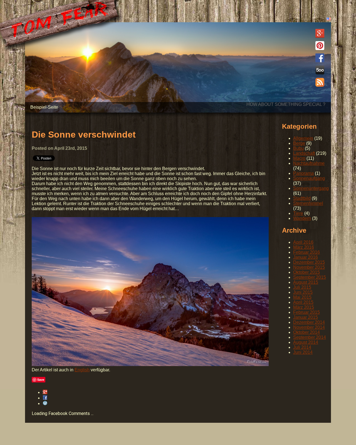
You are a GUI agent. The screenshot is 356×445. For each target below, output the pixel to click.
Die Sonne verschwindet (84, 135)
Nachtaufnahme (309, 163)
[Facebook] (319, 58)
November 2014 (309, 327)
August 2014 (305, 342)
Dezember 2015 (309, 262)
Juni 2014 (303, 352)
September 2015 (309, 277)
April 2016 (303, 242)
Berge (299, 143)
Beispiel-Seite (44, 107)
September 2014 (309, 337)
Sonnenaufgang (309, 178)
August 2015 (305, 282)
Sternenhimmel (308, 203)
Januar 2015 (305, 317)
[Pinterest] (319, 46)
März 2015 (303, 307)
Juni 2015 (303, 292)
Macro (299, 158)
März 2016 (303, 247)
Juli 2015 (302, 287)
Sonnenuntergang (311, 188)
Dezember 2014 (309, 322)
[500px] (319, 71)
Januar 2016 (305, 257)
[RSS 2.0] (319, 83)
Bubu (298, 148)
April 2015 (303, 302)
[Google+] (319, 34)
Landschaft (304, 153)
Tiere (298, 213)
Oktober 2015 (306, 272)
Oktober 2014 (306, 332)
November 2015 (309, 267)
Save (40, 379)
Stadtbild (302, 198)
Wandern (302, 218)
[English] (329, 19)
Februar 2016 (306, 252)
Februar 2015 (306, 312)
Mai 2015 (302, 297)
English (82, 369)
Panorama (303, 173)
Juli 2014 (302, 347)
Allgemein (303, 138)
